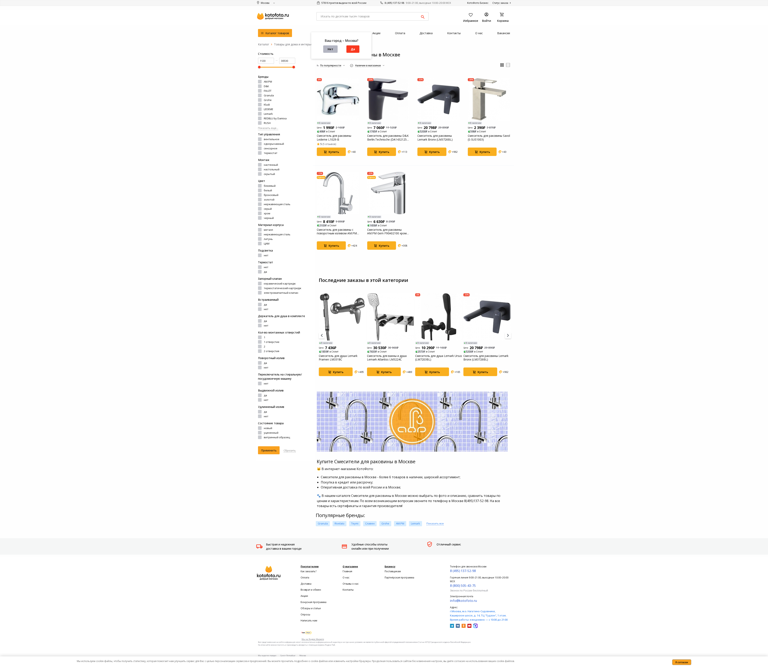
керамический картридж (280, 283)
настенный (271, 165)
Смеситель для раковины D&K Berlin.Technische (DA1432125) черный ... (388, 137)
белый (268, 190)
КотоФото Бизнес (477, 3)
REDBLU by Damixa (275, 118)
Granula (269, 95)
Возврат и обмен (311, 589)
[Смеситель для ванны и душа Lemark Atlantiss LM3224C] (390, 316)
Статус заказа (500, 3)
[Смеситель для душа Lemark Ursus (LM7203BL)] (438, 316)
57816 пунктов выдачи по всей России (343, 3)
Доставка (306, 583)
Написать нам (309, 620)
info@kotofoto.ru (463, 600)
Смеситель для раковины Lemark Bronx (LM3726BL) (435, 137)
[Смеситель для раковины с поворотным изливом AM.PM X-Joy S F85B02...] (338, 193)
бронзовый (271, 195)
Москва (302, 655)
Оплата (305, 577)
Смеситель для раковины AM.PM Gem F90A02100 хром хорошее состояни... (387, 231)
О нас (346, 577)
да (265, 272)
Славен (370, 523)
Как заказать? (308, 571)
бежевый (270, 186)
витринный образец (277, 437)
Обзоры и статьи (311, 608)
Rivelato (339, 523)
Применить (269, 450)
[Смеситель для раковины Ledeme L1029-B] (338, 99)
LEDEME (268, 109)
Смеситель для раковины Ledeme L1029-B (334, 137)
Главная (347, 571)
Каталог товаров (277, 33)
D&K (266, 86)
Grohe (268, 100)
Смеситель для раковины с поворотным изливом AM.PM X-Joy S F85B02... (337, 231)
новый (268, 428)
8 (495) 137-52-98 (394, 3)
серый (268, 209)
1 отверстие (271, 342)
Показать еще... (268, 128)
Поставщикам (393, 571)
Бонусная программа (313, 602)
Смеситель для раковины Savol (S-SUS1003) (489, 137)
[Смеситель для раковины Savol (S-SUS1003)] (489, 99)
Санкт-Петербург (287, 655)
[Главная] (263, 44)
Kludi (267, 104)
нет (266, 255)
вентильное (271, 139)
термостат (270, 153)
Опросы (305, 614)
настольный (271, 169)
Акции (304, 596)
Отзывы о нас (351, 583)
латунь (268, 239)
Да (353, 49)
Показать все (435, 523)
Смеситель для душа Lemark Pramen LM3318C (338, 357)
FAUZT (267, 91)
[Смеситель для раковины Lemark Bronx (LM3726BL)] (438, 99)
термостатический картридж (282, 288)
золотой (269, 199)
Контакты (348, 589)
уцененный (271, 432)
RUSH (267, 123)
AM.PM (268, 81)
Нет (330, 49)
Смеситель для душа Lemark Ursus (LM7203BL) (438, 357)
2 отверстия (271, 351)
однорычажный (274, 144)
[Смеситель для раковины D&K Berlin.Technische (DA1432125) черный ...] (388, 99)
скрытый (269, 174)
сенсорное (270, 148)
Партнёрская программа (399, 577)
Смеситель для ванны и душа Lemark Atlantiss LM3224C (387, 357)
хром (267, 213)
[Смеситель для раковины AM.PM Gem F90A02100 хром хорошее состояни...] (388, 193)
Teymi (354, 523)
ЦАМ (266, 243)
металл (268, 230)
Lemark (268, 114)
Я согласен (681, 662)
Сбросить (290, 450)
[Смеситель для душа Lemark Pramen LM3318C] (342, 316)
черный (269, 218)
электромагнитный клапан (281, 293)
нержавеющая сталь (277, 204)
